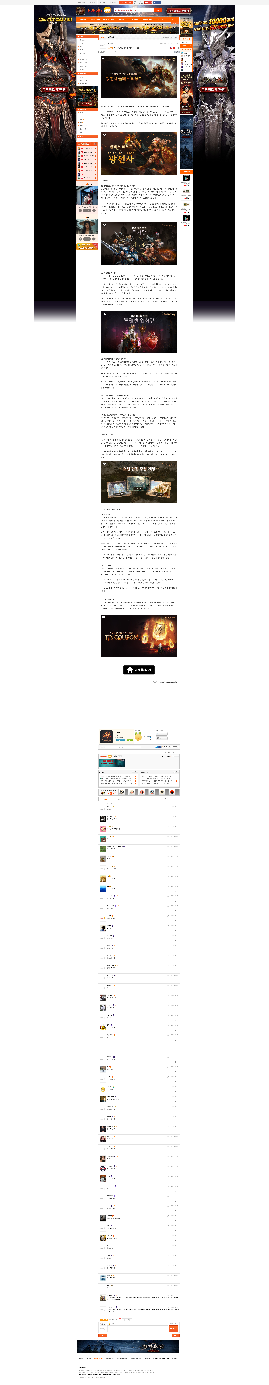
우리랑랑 (111, 985)
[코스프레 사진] (87, 195)
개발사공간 (175, 1358)
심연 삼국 (86, 159)
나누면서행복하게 (113, 1307)
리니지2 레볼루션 (187, 67)
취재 (81, 46)
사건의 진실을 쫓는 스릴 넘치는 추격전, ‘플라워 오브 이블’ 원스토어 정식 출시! (160, 783)
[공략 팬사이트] (120, 740)
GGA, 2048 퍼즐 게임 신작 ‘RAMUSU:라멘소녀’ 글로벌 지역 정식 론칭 (119, 783)
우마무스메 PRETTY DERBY (187, 64)
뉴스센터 (170, 37)
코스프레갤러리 (84, 125)
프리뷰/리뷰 (83, 77)
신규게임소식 (83, 83)
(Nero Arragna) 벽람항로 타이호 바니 (89, 207)
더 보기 (135, 772)
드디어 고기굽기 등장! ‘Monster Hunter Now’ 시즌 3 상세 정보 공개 (159, 778)
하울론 (110, 1275)
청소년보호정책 (110, 1358)
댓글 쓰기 (118, 799)
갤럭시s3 (111, 1216)
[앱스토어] (162, 738)
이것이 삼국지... (88, 167)
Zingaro (111, 1265)
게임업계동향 (83, 66)
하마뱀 (110, 1176)
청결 (110, 886)
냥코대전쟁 (186, 53)
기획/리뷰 (82, 53)
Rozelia (111, 916)
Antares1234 (113, 906)
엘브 (110, 1067)
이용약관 (88, 1358)
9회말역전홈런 (112, 965)
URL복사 (102, 747)
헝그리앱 (165, 37)
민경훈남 (111, 1116)
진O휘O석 (111, 856)
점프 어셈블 (186, 61)
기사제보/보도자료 (136, 1358)
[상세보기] (130, 740)
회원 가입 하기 (137, 1)
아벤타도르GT (112, 995)
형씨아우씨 (111, 935)
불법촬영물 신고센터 (122, 1358)
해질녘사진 (111, 1015)
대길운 (110, 1255)
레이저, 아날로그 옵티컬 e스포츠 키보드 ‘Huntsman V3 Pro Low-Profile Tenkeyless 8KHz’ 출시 (126, 778)
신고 (168, 806)
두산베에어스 (112, 1166)
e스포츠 (82, 56)
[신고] (177, 52)
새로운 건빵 (112, 975)
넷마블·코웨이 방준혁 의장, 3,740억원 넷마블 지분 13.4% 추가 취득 (118, 781)
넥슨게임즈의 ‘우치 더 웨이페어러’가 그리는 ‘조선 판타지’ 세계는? (117, 776)
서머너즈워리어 (112, 1186)
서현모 (110, 1225)
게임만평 (82, 132)
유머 (82, 116)
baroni (111, 1206)
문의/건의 (82, 139)
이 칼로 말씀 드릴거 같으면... (87, 235)
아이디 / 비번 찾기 (138, 3)
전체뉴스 (82, 40)
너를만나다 (111, 1005)
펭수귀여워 (111, 1235)
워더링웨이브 (132, 13)
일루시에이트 (112, 1196)
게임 (82, 119)
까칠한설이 (111, 1086)
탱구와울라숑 (112, 1295)
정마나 (110, 1245)
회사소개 (81, 1358)
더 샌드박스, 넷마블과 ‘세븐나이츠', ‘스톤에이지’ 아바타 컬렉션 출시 (158, 776)
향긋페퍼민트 (112, 1126)
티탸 (110, 826)
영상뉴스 (82, 69)
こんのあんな (112, 1156)
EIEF (110, 836)
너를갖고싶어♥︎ (112, 1096)
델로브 (110, 1025)
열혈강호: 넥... (88, 152)
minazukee (112, 896)
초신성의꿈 (111, 816)
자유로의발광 (112, 1035)
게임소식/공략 (83, 63)
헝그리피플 (83, 129)
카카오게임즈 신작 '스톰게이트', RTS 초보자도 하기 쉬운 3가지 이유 (158, 781)
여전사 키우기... (88, 148)
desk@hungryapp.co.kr (147, 1372)
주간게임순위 (83, 59)
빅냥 (110, 876)
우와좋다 (111, 1077)
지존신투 (111, 925)
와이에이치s (112, 1057)
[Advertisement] (139, 709)
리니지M (118, 732)
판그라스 (111, 955)
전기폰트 (111, 866)
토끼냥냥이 (111, 806)
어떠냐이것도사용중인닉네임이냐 (117, 846)
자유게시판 (83, 112)
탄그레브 (111, 1146)
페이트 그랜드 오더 (187, 56)
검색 (158, 10)
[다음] (131, 1319)
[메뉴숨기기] (175, 23)
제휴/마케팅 (147, 1358)
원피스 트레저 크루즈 (187, 58)
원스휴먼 (185, 69)
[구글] (162, 734)
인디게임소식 (83, 80)
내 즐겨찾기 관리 (186, 45)
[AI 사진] (87, 226)
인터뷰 (81, 50)
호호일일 (111, 1136)
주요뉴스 (82, 43)
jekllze (111, 1285)
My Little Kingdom (89, 156)
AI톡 (82, 122)
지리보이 (111, 945)
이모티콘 (112, 1323)
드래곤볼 (125, 13)
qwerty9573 (112, 1106)
